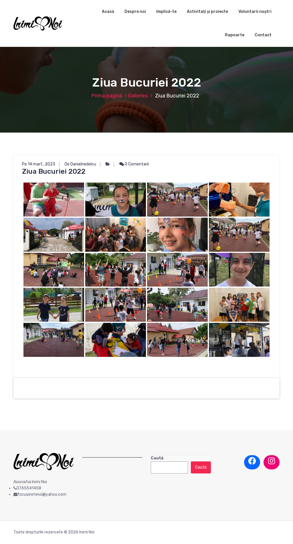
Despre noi (135, 11)
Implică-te (166, 11)
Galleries (138, 96)
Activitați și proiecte (207, 11)
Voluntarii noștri (255, 11)
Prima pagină (106, 96)
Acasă (108, 11)
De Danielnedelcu (80, 164)
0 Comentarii (136, 164)
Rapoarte (234, 35)
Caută (157, 458)
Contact (263, 35)
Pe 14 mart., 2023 (38, 164)
